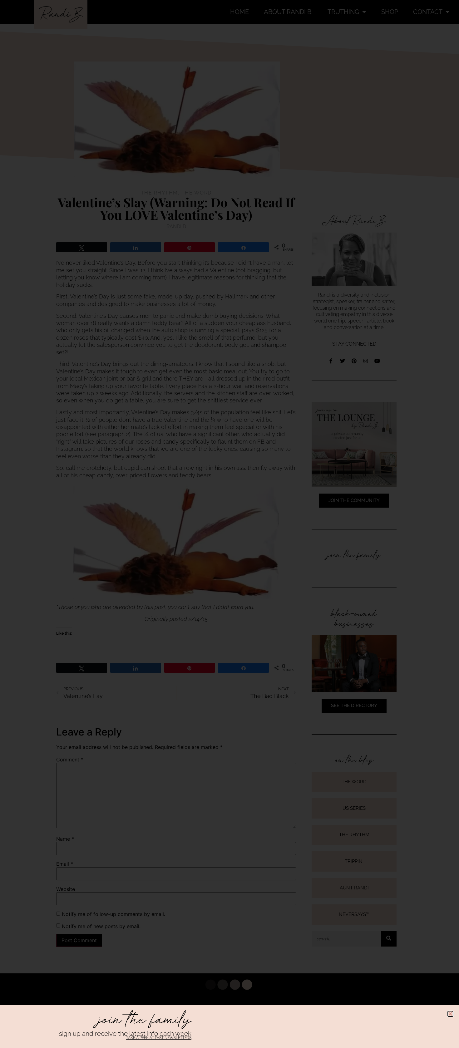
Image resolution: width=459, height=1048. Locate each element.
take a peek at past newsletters (158, 1038)
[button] (450, 1013)
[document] (229, 524)
